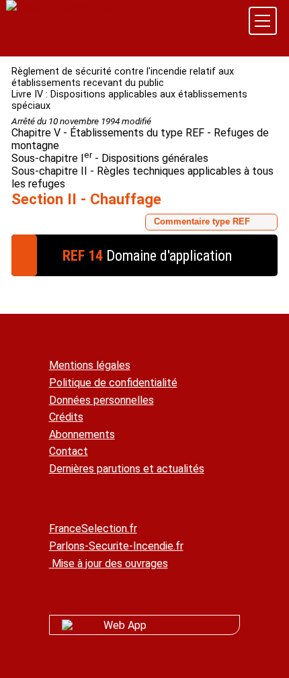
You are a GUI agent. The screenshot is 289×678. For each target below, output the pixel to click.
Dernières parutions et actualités (126, 468)
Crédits (66, 417)
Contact (68, 451)
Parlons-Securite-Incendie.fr (116, 546)
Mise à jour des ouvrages (108, 563)
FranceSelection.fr (93, 528)
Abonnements (82, 434)
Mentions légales (89, 365)
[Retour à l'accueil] (58, 6)
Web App (125, 625)
